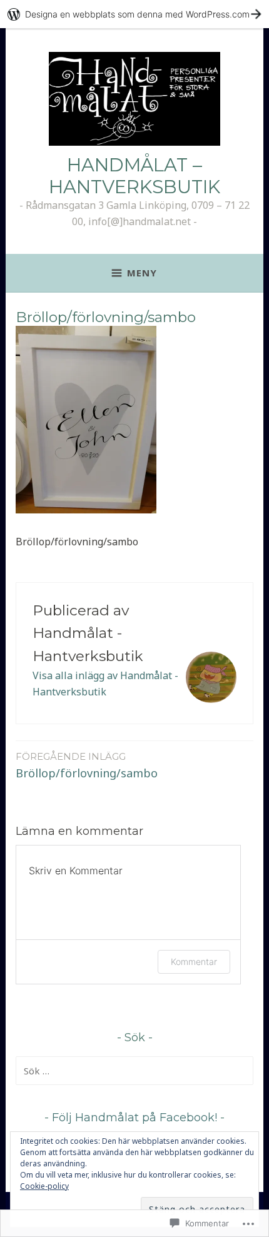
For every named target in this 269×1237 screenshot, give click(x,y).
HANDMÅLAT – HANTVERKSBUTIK (134, 176)
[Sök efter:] (134, 1071)
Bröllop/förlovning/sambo (87, 765)
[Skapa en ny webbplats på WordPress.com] (134, 14)
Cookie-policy (44, 1186)
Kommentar (194, 961)
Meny (142, 272)
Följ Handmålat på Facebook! (134, 1117)
